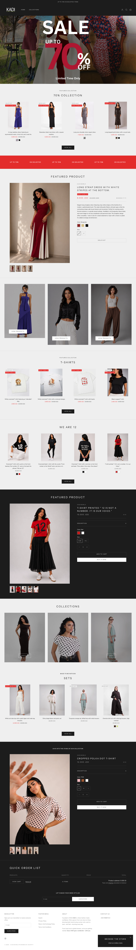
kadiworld (81, 184)
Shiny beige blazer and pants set (52, 718)
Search (40, 918)
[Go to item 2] (18, 268)
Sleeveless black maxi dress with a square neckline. (51, 133)
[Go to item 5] (36, 589)
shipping (110, 883)
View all (68, 147)
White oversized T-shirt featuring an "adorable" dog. (18, 400)
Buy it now (101, 560)
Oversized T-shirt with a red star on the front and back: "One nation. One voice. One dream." (84, 465)
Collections (34, 9)
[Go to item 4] (30, 268)
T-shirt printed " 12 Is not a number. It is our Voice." (118, 465)
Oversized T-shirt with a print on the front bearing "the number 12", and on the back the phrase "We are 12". (18, 466)
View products (18, 331)
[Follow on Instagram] (5, 938)
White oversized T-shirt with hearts (84, 399)
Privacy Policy (42, 921)
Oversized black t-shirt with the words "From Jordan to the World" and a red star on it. (51, 465)
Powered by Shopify (26, 944)
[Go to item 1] (12, 268)
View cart (16, 881)
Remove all (28, 881)
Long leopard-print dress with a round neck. (117, 132)
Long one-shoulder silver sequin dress (84, 132)
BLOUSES (67, 656)
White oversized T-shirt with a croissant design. (51, 399)
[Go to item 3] (24, 268)
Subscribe (83, 899)
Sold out (102, 240)
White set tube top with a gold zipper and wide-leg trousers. (20, 719)
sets (111, 656)
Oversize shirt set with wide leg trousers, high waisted (116, 719)
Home (23, 9)
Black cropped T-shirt (118, 399)
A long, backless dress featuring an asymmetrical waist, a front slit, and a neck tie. (18, 133)
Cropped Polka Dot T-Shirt (96, 758)
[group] (68, 50)
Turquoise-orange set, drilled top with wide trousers (84, 718)
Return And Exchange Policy (46, 924)
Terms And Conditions (44, 927)
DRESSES (24, 656)
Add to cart (101, 554)
